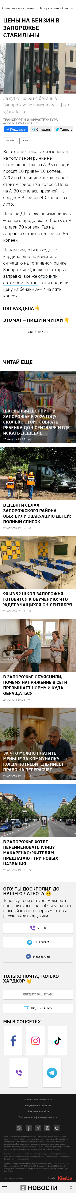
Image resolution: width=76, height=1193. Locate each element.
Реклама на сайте (38, 1111)
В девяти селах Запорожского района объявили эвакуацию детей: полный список (37, 513)
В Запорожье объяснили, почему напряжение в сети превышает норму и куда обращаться (35, 685)
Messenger (41, 957)
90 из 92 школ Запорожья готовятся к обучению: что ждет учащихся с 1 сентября (37, 599)
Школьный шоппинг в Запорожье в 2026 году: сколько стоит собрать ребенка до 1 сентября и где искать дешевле (36, 422)
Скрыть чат (38, 332)
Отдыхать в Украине (18, 8)
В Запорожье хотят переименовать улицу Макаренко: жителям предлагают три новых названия (30, 853)
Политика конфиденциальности (38, 1117)
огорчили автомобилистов (30, 279)
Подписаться (42, 1008)
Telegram (41, 942)
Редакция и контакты (38, 1105)
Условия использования (37, 1099)
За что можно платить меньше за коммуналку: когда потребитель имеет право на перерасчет (33, 761)
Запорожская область (56, 8)
